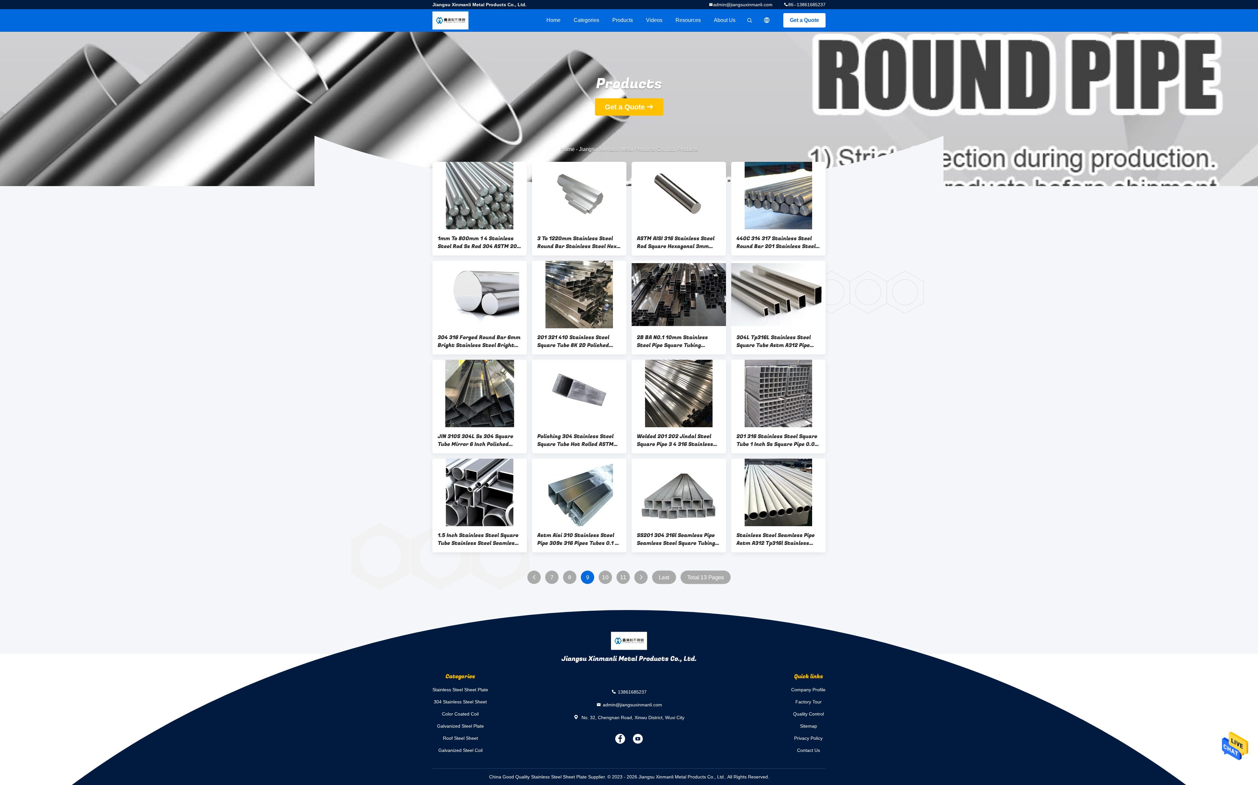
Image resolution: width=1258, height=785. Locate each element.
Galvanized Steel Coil (460, 750)
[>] (641, 577)
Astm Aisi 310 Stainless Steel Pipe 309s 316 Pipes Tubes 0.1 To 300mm (579, 539)
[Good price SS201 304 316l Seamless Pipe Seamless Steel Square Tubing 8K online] (679, 492)
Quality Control (808, 714)
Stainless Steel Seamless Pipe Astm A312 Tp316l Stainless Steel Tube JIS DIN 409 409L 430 (775, 539)
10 (605, 577)
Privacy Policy (808, 738)
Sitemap (808, 726)
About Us (724, 20)
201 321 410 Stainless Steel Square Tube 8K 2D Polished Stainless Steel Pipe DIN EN (573, 341)
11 (623, 577)
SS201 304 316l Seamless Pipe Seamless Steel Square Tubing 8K (676, 539)
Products (622, 20)
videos (654, 20)
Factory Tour (808, 701)
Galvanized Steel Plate (460, 726)
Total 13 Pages (705, 577)
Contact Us (808, 750)
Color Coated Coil (460, 714)
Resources (688, 20)
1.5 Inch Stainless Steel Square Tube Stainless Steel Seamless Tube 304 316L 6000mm (478, 539)
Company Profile (808, 689)
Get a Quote (804, 20)
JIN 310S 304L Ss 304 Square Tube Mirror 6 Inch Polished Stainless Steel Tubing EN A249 (478, 440)
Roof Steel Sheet (460, 738)
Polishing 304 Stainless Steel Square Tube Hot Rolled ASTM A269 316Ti (575, 440)
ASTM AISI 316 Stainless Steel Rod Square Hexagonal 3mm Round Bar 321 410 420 (676, 242)
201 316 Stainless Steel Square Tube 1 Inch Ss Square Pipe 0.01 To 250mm (776, 440)
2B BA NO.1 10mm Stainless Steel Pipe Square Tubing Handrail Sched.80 (672, 341)
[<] (534, 577)
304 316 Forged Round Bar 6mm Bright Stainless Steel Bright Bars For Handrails (479, 341)
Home (553, 20)
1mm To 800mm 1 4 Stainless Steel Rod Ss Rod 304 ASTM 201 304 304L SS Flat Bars (479, 242)
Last (664, 577)
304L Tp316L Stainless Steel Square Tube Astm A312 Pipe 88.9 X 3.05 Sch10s (773, 341)
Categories (586, 20)
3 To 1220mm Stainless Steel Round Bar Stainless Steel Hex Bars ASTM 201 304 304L (577, 242)
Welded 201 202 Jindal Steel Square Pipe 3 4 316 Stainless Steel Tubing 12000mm (675, 440)
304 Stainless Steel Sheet (460, 701)
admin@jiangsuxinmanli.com (742, 4)
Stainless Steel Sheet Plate (460, 689)
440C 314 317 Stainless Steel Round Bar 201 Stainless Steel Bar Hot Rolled (776, 242)
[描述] (767, 20)
